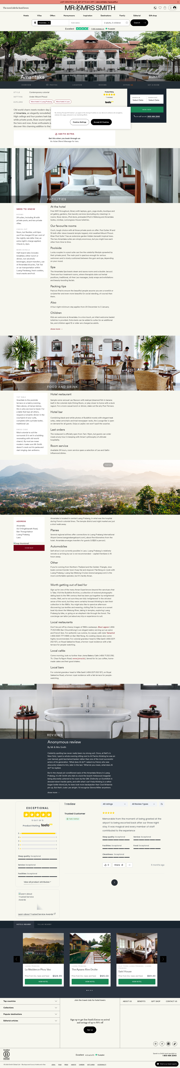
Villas (39, 15)
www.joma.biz (78, 658)
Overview (26, 85)
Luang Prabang (29, 72)
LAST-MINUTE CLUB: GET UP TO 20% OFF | (89, 2)
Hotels (26, 15)
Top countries (9, 1001)
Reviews (103, 85)
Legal (53, 1064)
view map (29, 548)
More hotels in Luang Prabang (41, 102)
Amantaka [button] (42, 23)
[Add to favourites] (17, 77)
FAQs (59, 1064)
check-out (152, 97)
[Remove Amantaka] (48, 22)
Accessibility (101, 1064)
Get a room (153, 85)
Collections (8, 1007)
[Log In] (172, 7)
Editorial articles (10, 1020)
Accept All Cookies (101, 122)
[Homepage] (90, 8)
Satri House (125, 971)
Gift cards (91, 1064)
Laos (40, 72)
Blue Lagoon (103, 627)
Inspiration (87, 15)
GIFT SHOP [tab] (155, 1001)
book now (147, 109)
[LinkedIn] (168, 1043)
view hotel (43, 982)
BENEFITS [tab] (141, 1001)
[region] (91, 118)
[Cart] (165, 7)
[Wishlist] (160, 7)
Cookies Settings (79, 122)
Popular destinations (12, 1014)
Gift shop (153, 15)
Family (122, 15)
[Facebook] (162, 1043)
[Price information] (163, 77)
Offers (52, 15)
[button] (155, 7)
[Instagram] (155, 1043)
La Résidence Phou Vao (38, 969)
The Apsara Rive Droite (84, 969)
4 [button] (95, 991)
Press (66, 1064)
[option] (43, 960)
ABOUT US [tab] (127, 1001)
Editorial (137, 15)
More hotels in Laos (63, 102)
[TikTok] (174, 1043)
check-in (136, 97)
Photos (53, 85)
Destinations (106, 15)
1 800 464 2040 (153, 116)
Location (77, 85)
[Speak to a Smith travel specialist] (155, 7)
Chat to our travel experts (168, 1064)
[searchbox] (61, 23)
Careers (81, 1064)
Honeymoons (69, 15)
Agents (73, 1064)
